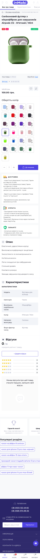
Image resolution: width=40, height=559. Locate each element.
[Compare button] (36, 88)
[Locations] (34, 3)
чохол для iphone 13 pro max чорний (17, 449)
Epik (36, 77)
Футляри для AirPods (13, 12)
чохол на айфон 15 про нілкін (14, 455)
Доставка (13, 177)
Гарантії (12, 228)
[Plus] (14, 167)
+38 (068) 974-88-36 (20, 511)
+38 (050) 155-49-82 (20, 508)
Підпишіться (30, 525)
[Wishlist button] (31, 88)
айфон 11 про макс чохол (12, 467)
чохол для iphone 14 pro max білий (16, 473)
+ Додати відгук (20, 354)
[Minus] (4, 167)
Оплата (12, 208)
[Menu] (3, 3)
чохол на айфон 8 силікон (12, 443)
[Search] (7, 3)
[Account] (38, 3)
